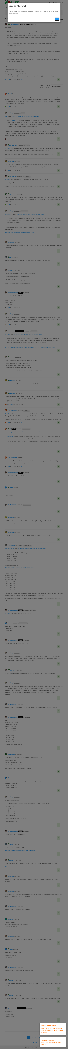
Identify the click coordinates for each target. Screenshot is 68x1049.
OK (57, 19)
